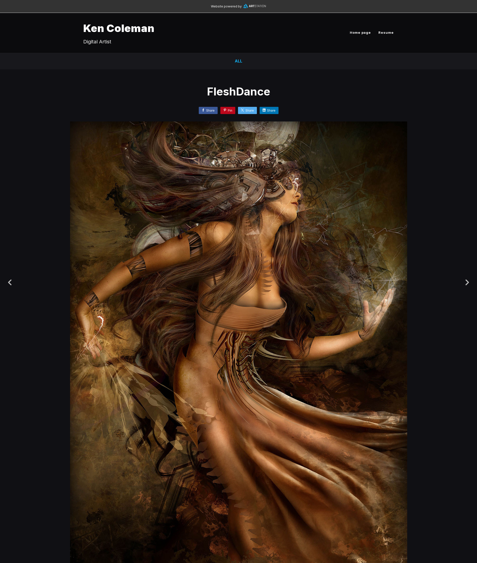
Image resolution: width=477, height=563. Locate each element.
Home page (360, 32)
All (238, 61)
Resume (386, 32)
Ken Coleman (119, 28)
